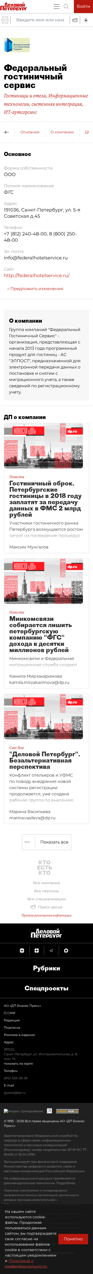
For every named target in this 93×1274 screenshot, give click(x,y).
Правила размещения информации (46, 915)
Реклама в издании (19, 1035)
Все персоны (46, 891)
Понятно (73, 1238)
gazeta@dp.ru (15, 1093)
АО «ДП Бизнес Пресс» (22, 1006)
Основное (30, 132)
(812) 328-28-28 (16, 1078)
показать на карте (18, 1063)
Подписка (12, 1027)
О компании (62, 132)
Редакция (12, 1020)
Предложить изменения (36, 288)
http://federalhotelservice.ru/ (36, 275)
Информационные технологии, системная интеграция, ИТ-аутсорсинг (46, 104)
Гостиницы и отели (25, 95)
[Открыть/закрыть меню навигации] (56, 6)
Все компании (46, 882)
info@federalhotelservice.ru (36, 258)
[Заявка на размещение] (86, 20)
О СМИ (9, 1013)
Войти (83, 6)
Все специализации (46, 899)
